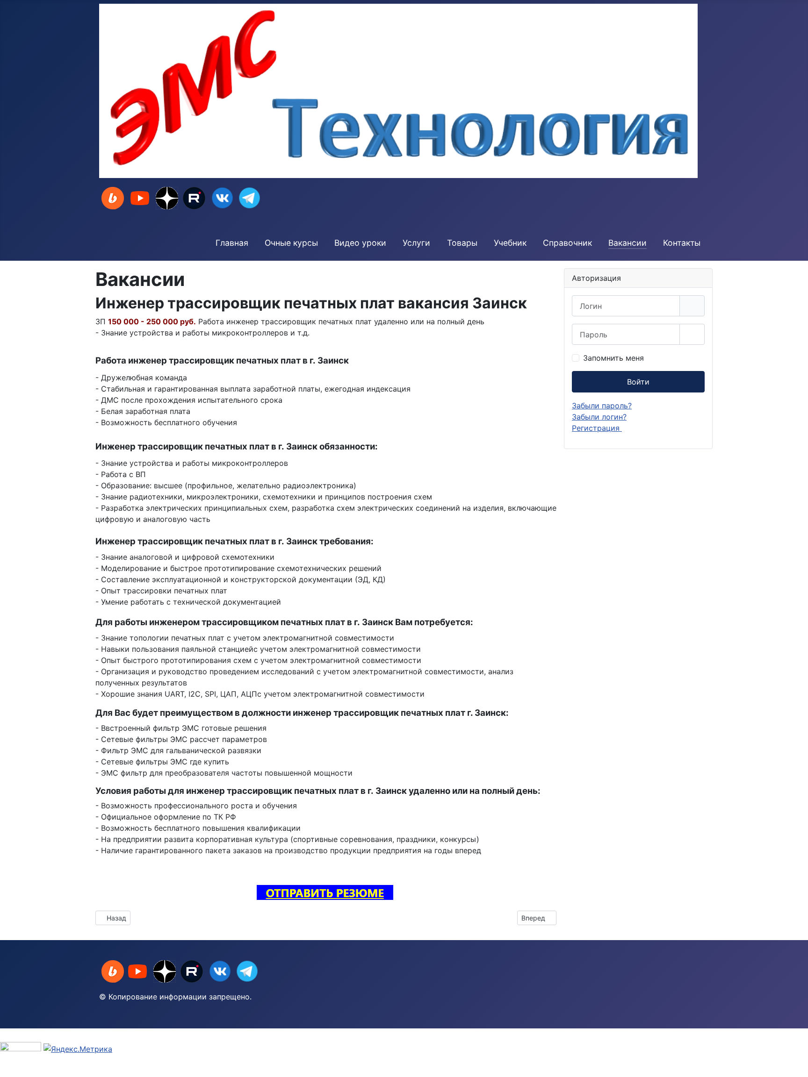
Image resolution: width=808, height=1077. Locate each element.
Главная (232, 243)
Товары (462, 243)
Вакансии (627, 243)
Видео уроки (360, 243)
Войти (638, 381)
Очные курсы (291, 243)
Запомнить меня (613, 358)
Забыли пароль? (602, 405)
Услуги (416, 243)
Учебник (510, 243)
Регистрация (597, 428)
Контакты (681, 243)
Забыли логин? (599, 416)
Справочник (567, 243)
